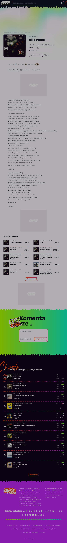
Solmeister (21, 442)
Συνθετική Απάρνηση (19, 445)
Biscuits (13, 264)
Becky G (20, 413)
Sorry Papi (17, 415)
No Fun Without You (20, 464)
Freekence (16, 423)
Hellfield (15, 384)
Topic (14, 413)
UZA (14, 435)
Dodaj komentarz (40, 339)
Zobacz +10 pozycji (31, 279)
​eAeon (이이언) (17, 462)
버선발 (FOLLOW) (18, 454)
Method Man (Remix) (14, 258)
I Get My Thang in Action (46, 258)
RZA (46, 45)
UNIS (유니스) (16, 393)
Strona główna (7, 32)
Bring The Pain (45, 264)
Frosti (21, 384)
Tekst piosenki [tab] (13, 70)
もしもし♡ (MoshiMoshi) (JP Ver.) (24, 395)
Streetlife (51, 45)
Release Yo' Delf (45, 250)
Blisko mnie (17, 405)
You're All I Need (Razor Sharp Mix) (46, 273)
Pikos (14, 442)
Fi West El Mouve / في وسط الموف (24, 425)
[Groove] (6, 3)
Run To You (17, 376)
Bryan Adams (17, 374)
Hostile (24, 423)
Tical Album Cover (16, 242)
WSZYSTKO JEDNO (19, 386)
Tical (22, 32)
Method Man (16, 32)
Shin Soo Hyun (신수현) (19, 433)
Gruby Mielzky (17, 403)
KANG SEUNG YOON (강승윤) (21, 452)
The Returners (27, 403)
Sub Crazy (13, 250)
